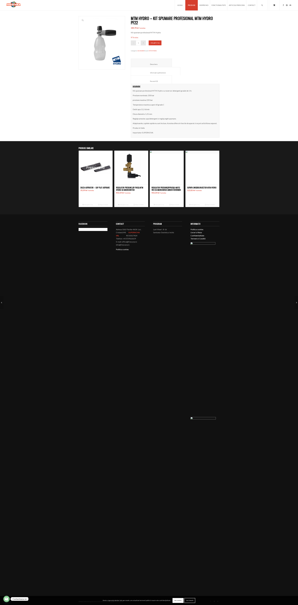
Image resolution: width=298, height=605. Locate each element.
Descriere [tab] (151, 64)
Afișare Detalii (103, 204)
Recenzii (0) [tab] (151, 81)
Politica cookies (122, 249)
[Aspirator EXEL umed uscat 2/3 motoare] (296, 302)
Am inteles (178, 600)
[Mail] (290, 5)
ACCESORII (140, 50)
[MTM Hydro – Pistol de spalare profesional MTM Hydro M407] (2, 302)
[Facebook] (283, 5)
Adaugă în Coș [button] (88, 204)
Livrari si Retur (196, 232)
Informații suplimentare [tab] (155, 73)
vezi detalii (189, 600)
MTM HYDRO (153, 50)
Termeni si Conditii (198, 238)
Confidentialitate (197, 235)
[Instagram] (287, 5)
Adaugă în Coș (155, 43)
